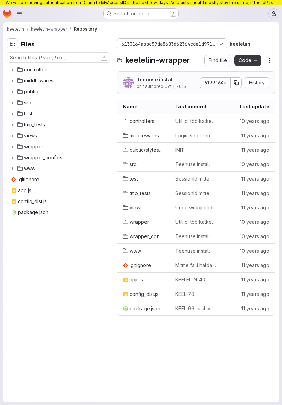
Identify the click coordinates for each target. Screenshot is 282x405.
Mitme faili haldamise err (196, 265)
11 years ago (255, 135)
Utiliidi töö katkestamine (196, 121)
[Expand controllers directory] (12, 70)
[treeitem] (59, 69)
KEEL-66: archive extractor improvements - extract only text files (196, 308)
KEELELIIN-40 (190, 279)
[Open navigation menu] (19, 13)
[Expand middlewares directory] (12, 81)
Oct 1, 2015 (175, 86)
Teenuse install (155, 79)
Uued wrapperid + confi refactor (196, 207)
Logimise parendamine (196, 135)
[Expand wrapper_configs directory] (12, 157)
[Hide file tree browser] (12, 43)
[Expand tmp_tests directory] (12, 124)
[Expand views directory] (12, 135)
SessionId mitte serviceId (196, 179)
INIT (179, 150)
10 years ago (254, 121)
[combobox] (58, 57)
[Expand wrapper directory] (12, 146)
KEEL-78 (184, 294)
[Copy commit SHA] (236, 82)
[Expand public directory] (12, 92)
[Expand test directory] (12, 113)
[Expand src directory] (12, 103)
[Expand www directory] (12, 168)
